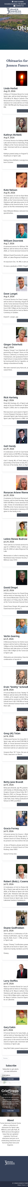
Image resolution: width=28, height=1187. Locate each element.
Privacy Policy (22, 1185)
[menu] (25, 6)
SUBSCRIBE (10, 1079)
